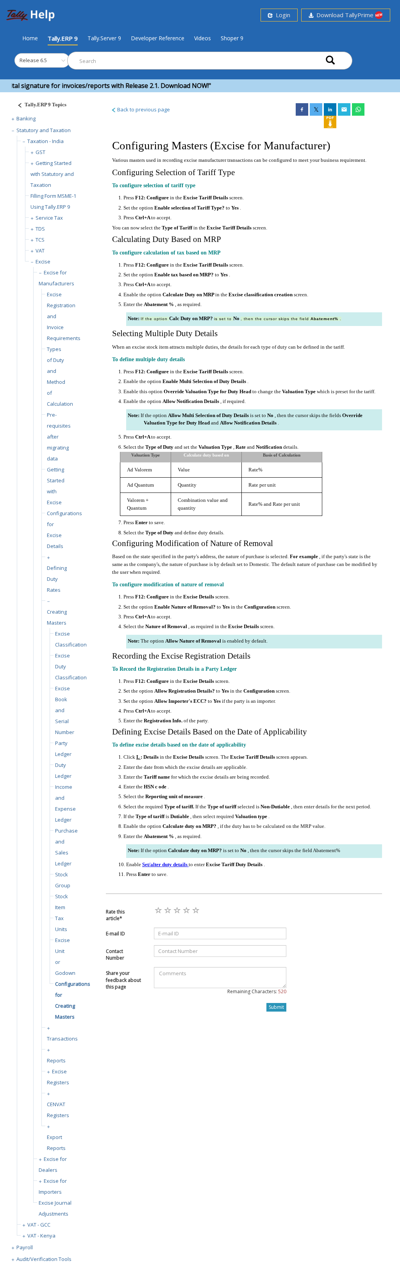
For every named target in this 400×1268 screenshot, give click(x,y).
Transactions (62, 1038)
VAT (40, 250)
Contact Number (115, 954)
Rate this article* (115, 915)
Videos (202, 38)
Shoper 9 (232, 38)
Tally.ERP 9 (63, 38)
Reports (56, 1060)
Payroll (24, 1247)
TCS (40, 239)
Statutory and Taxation (43, 130)
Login (281, 15)
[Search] (330, 60)
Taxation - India (45, 141)
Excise (43, 261)
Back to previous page (143, 109)
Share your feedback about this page (123, 980)
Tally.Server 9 (104, 38)
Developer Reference (157, 38)
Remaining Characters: (256, 991)
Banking (26, 118)
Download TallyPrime (344, 15)
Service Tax (49, 217)
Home (30, 38)
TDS (40, 228)
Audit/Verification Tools (43, 1259)
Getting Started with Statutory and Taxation (52, 173)
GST (40, 152)
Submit (276, 1007)
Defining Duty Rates (57, 578)
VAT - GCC (38, 1224)
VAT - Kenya (41, 1235)
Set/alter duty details (165, 864)
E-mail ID (115, 933)
